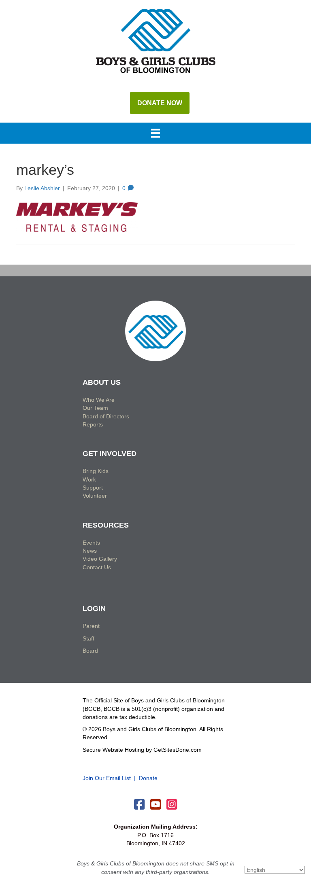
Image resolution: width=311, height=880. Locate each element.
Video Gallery (100, 559)
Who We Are (99, 400)
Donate (148, 778)
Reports (93, 424)
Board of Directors (106, 416)
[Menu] (155, 134)
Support (93, 487)
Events (91, 542)
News (90, 550)
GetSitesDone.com (177, 749)
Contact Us (97, 567)
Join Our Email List (107, 778)
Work (89, 479)
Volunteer (95, 495)
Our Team (95, 408)
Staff (88, 638)
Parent (91, 626)
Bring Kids (96, 471)
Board (90, 650)
